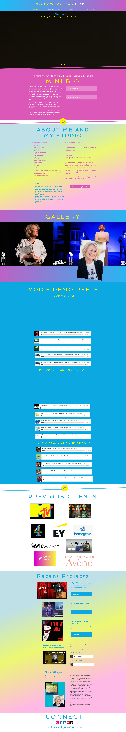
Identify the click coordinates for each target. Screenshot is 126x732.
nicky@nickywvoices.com (64, 727)
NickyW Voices (54, 4)
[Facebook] (61, 722)
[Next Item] (123, 244)
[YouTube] (68, 722)
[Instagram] (57, 722)
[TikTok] (71, 722)
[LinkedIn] (64, 722)
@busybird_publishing (77, 704)
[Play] (41, 334)
